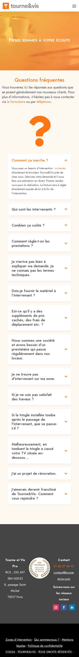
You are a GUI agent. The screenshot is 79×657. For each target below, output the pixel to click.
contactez (60, 168)
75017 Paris (15, 597)
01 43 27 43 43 (63, 566)
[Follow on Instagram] (56, 607)
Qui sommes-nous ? (46, 639)
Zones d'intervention (19, 639)
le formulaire (16, 101)
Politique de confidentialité (45, 646)
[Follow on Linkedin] (72, 607)
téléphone (44, 101)
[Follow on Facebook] (64, 607)
